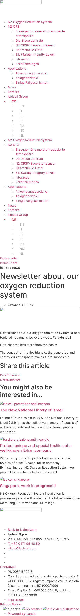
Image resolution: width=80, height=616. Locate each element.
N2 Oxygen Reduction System (30, 22)
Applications (17, 68)
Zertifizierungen (27, 64)
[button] (10, 268)
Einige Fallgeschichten (32, 82)
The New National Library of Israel (31, 410)
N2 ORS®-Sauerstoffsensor (36, 45)
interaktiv (22, 59)
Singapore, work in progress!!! (28, 485)
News (12, 87)
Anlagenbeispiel (27, 78)
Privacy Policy (10, 604)
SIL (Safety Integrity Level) (35, 54)
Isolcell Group (18, 96)
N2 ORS (13, 26)
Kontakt (13, 92)
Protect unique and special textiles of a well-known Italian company (35, 448)
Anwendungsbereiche (31, 73)
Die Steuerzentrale (29, 40)
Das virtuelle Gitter (29, 50)
